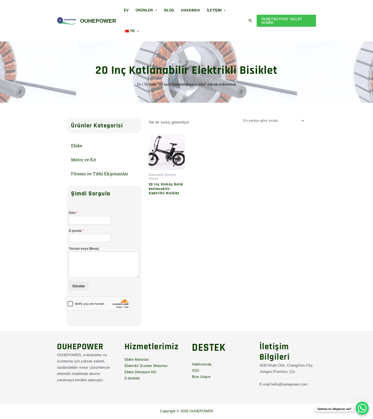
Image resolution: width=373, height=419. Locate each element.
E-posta (76, 230)
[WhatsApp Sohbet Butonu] (362, 408)
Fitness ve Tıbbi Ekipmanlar (99, 173)
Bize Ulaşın (201, 377)
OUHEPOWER (98, 21)
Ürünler (144, 10)
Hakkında (190, 10)
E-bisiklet (132, 378)
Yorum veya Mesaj (84, 248)
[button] (155, 10)
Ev (126, 10)
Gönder (78, 286)
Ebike (76, 145)
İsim (73, 213)
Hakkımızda (201, 364)
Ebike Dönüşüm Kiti (140, 372)
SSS (195, 370)
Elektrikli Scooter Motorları (146, 366)
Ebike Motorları (137, 359)
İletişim (214, 10)
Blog (169, 10)
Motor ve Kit (83, 159)
